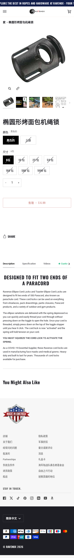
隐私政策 (43, 436)
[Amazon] (52, 498)
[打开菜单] (8, 11)
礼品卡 (41, 459)
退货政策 (7, 471)
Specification (29, 263)
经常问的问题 (10, 448)
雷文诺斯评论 (45, 448)
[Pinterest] (25, 498)
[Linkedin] (38, 498)
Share (11, 236)
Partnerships (9, 459)
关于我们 (7, 442)
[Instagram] (31, 498)
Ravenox (11, 547)
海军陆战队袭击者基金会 (51, 465)
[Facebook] (4, 498)
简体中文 (12, 518)
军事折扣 (43, 442)
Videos (46, 263)
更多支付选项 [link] (10, 224)
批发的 (6, 453)
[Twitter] (11, 498)
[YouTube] (45, 498)
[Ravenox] (16, 414)
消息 (40, 453)
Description (9, 263)
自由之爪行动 (45, 471)
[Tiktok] (18, 498)
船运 (5, 476)
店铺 (5, 436)
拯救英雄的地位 (46, 476)
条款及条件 (9, 465)
